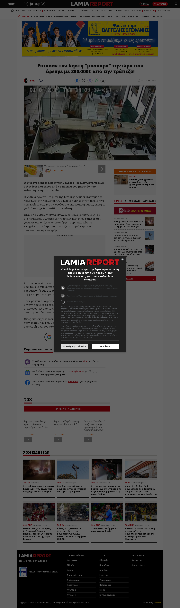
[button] (90, 302)
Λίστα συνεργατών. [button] (90, 322)
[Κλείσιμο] (122, 259)
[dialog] (90, 304)
